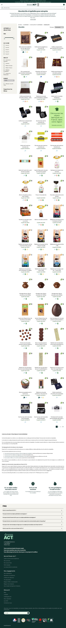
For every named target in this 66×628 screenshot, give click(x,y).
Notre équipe (7, 565)
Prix (5, 34)
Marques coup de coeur (8, 84)
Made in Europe (8, 65)
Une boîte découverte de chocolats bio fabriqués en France (16, 456)
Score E (7, 54)
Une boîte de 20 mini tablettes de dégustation (13, 454)
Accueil (20, 24)
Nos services (7, 560)
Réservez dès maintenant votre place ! (43, 1)
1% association (7, 579)
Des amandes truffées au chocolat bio (12, 457)
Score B (7, 47)
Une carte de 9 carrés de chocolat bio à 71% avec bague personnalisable (18, 453)
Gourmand (26, 24)
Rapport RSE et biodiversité (10, 581)
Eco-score (6, 43)
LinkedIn (6, 594)
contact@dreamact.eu (9, 541)
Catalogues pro (7, 596)
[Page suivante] (63, 427)
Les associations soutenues (10, 567)
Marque (6, 78)
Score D (7, 51)
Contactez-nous (8, 603)
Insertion (7, 63)
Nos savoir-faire (8, 562)
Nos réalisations (8, 573)
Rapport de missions (9, 584)
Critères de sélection (9, 577)
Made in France (8, 67)
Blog (5, 592)
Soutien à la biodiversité (7, 74)
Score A (7, 45)
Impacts (6, 57)
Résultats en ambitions (9, 575)
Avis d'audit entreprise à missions (12, 586)
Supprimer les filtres (8, 90)
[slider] (4, 37)
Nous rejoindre (7, 598)
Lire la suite (33, 19)
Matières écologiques (6, 70)
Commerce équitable (7, 60)
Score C (7, 49)
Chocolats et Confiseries (36, 24)
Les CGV (6, 600)
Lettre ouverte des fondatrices (11, 558)
